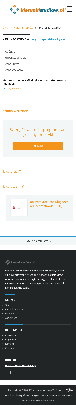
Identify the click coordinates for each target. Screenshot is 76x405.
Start (6, 27)
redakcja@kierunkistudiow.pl (20, 365)
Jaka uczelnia (14, 70)
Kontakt (9, 343)
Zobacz (38, 146)
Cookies (9, 348)
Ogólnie (10, 51)
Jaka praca (12, 63)
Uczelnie (9, 313)
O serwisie (11, 335)
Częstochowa (14, 88)
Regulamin (11, 339)
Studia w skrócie (15, 57)
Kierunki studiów (23, 27)
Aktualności (11, 317)
